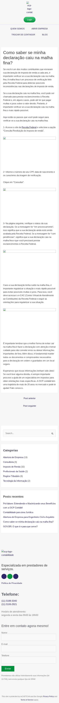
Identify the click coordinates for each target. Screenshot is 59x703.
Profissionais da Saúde (14, 471)
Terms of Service (27, 700)
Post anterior (30, 398)
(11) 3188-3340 (9, 601)
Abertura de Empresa (13, 457)
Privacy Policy (48, 696)
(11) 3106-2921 (9, 604)
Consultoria (8, 462)
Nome (4, 633)
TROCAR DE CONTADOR (23, 35)
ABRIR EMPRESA (40, 29)
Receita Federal (29, 127)
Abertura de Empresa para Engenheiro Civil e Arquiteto (29, 517)
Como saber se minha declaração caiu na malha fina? (28, 522)
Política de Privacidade (11, 583)
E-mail (4, 644)
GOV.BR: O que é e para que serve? (20, 526)
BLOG (45, 35)
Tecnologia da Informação (15, 481)
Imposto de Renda (11, 467)
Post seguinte (29, 406)
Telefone (5, 655)
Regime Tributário (11, 476)
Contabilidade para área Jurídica (18, 512)
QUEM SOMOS (17, 29)
